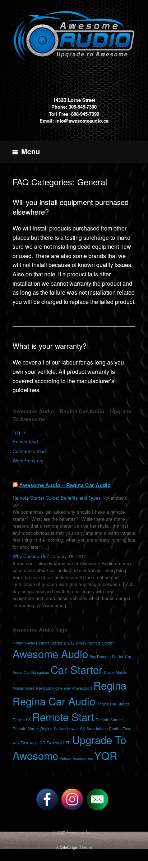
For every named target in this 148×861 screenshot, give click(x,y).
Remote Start (63, 716)
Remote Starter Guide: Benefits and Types (57, 497)
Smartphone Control (104, 728)
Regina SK (22, 719)
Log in (19, 432)
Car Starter (76, 669)
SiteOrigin (69, 847)
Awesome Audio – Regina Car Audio (65, 485)
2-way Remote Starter (95, 643)
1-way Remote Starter (43, 643)
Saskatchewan (66, 728)
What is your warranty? (50, 346)
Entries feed (25, 441)
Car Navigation (36, 672)
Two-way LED (59, 742)
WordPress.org (28, 460)
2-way (69, 643)
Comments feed (29, 451)
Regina (109, 685)
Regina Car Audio (54, 700)
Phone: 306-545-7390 (74, 106)
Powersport (82, 688)
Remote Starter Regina (32, 728)
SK (82, 728)
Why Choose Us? (31, 556)
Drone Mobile (115, 672)
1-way (18, 643)
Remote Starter (109, 719)
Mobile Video (23, 688)
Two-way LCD (33, 742)
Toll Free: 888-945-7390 (74, 113)
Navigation (45, 688)
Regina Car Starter (113, 704)
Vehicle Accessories (76, 758)
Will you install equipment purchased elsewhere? (71, 207)
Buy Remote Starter (106, 656)
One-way (63, 688)
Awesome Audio (50, 653)
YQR (105, 755)
